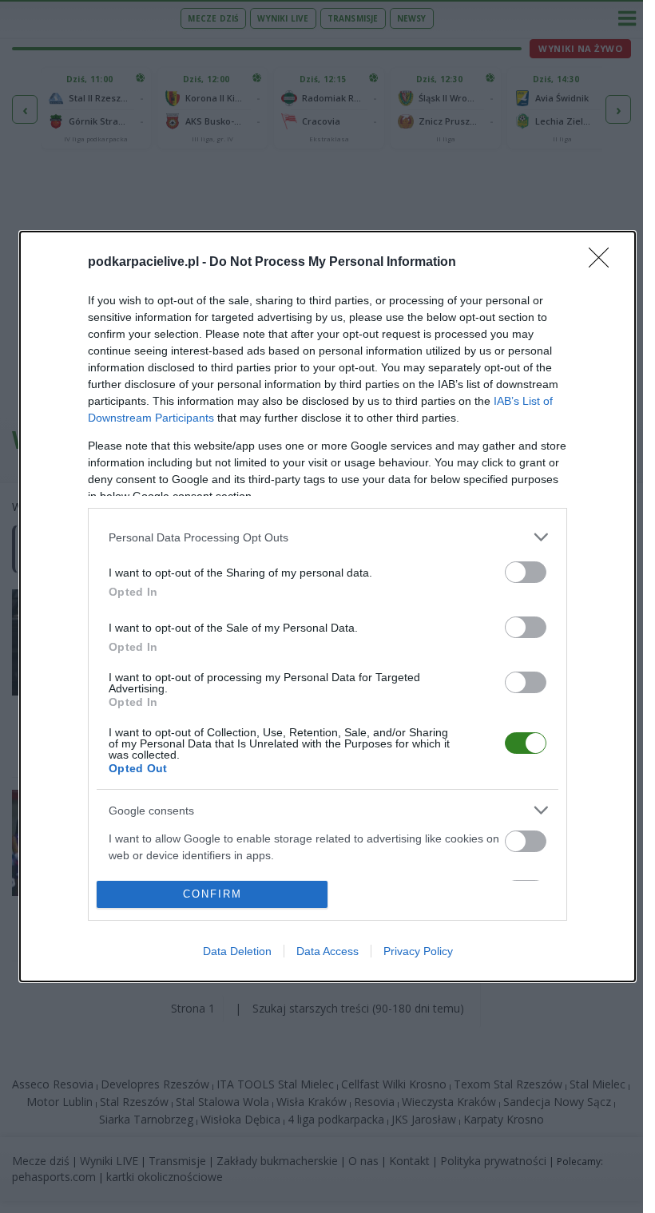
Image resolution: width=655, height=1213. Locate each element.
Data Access (327, 951)
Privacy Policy (418, 951)
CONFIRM (212, 894)
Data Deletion (237, 951)
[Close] (604, 263)
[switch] (525, 572)
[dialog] (327, 606)
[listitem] (327, 537)
